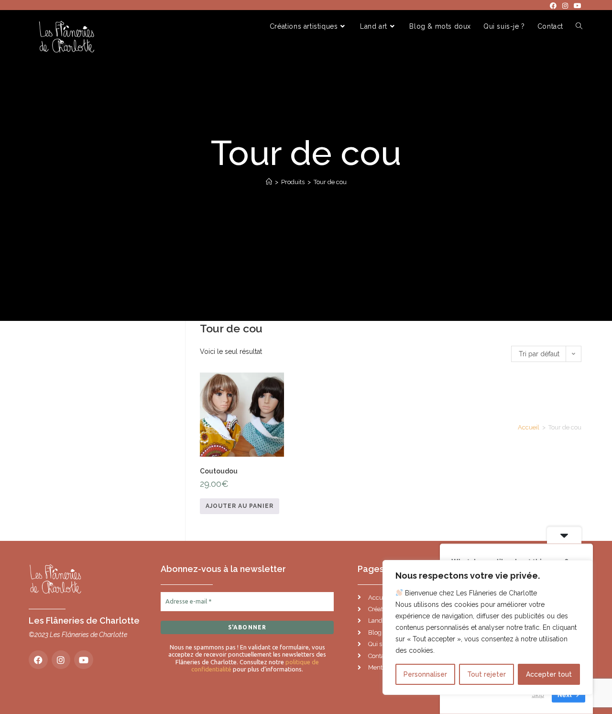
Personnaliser (425, 674)
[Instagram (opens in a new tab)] (565, 6)
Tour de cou (330, 182)
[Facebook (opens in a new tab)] (553, 6)
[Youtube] (83, 660)
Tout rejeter (486, 674)
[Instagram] (61, 660)
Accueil (528, 427)
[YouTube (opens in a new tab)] (576, 6)
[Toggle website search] (579, 26)
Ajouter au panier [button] (239, 506)
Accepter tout (549, 674)
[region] (487, 627)
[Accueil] (269, 182)
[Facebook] (38, 660)
